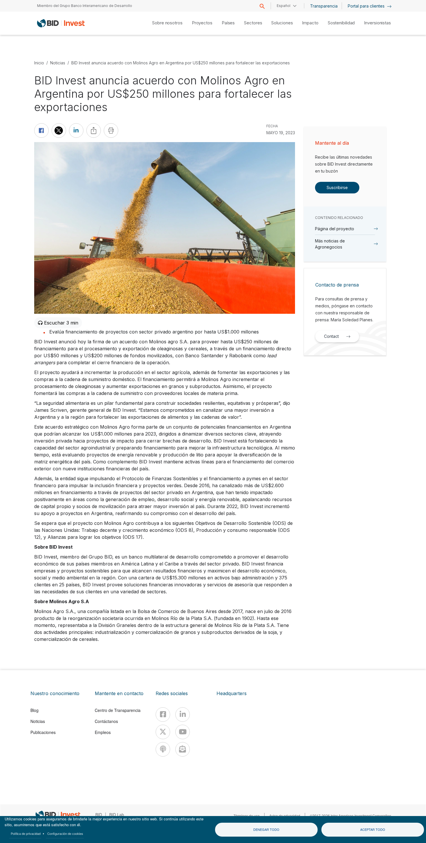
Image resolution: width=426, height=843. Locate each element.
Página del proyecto (334, 228)
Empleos (103, 732)
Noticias (57, 62)
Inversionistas (377, 23)
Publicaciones (43, 732)
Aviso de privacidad (284, 815)
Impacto (310, 23)
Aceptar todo (372, 829)
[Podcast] (163, 749)
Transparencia (324, 5)
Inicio (39, 62)
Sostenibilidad (341, 23)
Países (228, 23)
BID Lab (116, 814)
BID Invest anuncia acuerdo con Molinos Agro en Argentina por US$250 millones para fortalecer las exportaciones (180, 62)
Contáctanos (106, 721)
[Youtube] (182, 732)
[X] (163, 732)
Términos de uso (247, 815)
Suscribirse (337, 187)
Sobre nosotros (167, 23)
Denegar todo (266, 829)
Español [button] (283, 5)
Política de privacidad (26, 833)
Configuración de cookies (65, 833)
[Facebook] (163, 714)
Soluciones (282, 23)
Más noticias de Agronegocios (330, 243)
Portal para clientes (367, 5)
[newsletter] (182, 749)
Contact (331, 336)
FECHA (272, 126)
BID (98, 814)
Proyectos (202, 23)
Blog (34, 710)
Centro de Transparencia (118, 710)
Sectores (253, 23)
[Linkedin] (182, 714)
